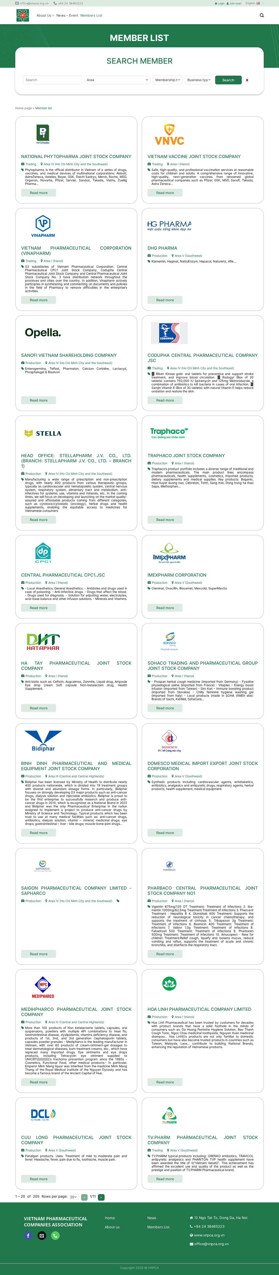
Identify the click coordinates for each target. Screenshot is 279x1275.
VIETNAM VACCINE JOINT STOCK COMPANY (194, 156)
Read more (39, 193)
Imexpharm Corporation (177, 575)
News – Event (67, 15)
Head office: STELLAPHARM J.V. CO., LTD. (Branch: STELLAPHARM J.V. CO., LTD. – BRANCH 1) (76, 461)
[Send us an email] (41, 1235)
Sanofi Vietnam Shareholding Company (69, 355)
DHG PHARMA (162, 248)
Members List (91, 15)
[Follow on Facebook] (28, 1235)
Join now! (235, 3)
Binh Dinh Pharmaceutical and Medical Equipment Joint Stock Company (76, 766)
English (250, 3)
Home (110, 1217)
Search (228, 80)
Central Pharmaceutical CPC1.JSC (63, 575)
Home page (23, 108)
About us (112, 1227)
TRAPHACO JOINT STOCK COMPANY (186, 455)
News (151, 1217)
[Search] (262, 15)
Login (221, 3)
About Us (44, 15)
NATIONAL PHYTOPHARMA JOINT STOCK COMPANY (76, 156)
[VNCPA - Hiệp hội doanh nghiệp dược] (22, 15)
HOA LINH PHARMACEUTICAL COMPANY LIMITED (199, 1009)
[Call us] (55, 1235)
